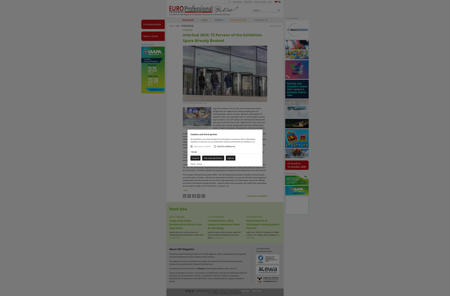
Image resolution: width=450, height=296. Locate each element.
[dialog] (225, 148)
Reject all (231, 158)
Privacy (199, 164)
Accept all (195, 158)
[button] (215, 146)
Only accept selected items (213, 158)
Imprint (193, 164)
